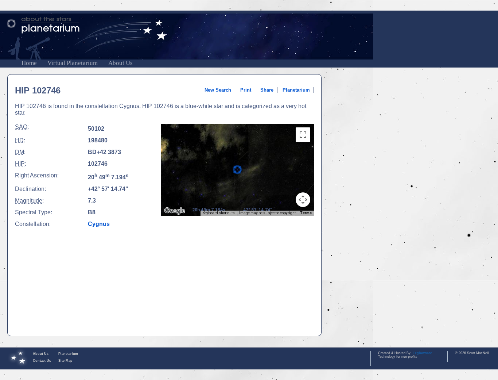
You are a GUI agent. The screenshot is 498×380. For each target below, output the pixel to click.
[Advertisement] (237, 276)
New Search (218, 90)
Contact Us (42, 360)
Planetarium (296, 90)
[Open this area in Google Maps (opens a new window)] (175, 211)
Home (29, 63)
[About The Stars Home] (249, 25)
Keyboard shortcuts (218, 213)
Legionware (422, 353)
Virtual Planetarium (72, 63)
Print (245, 90)
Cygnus (99, 224)
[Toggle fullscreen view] (303, 134)
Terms (306, 213)
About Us (120, 63)
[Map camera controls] (303, 199)
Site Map (65, 360)
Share (266, 90)
